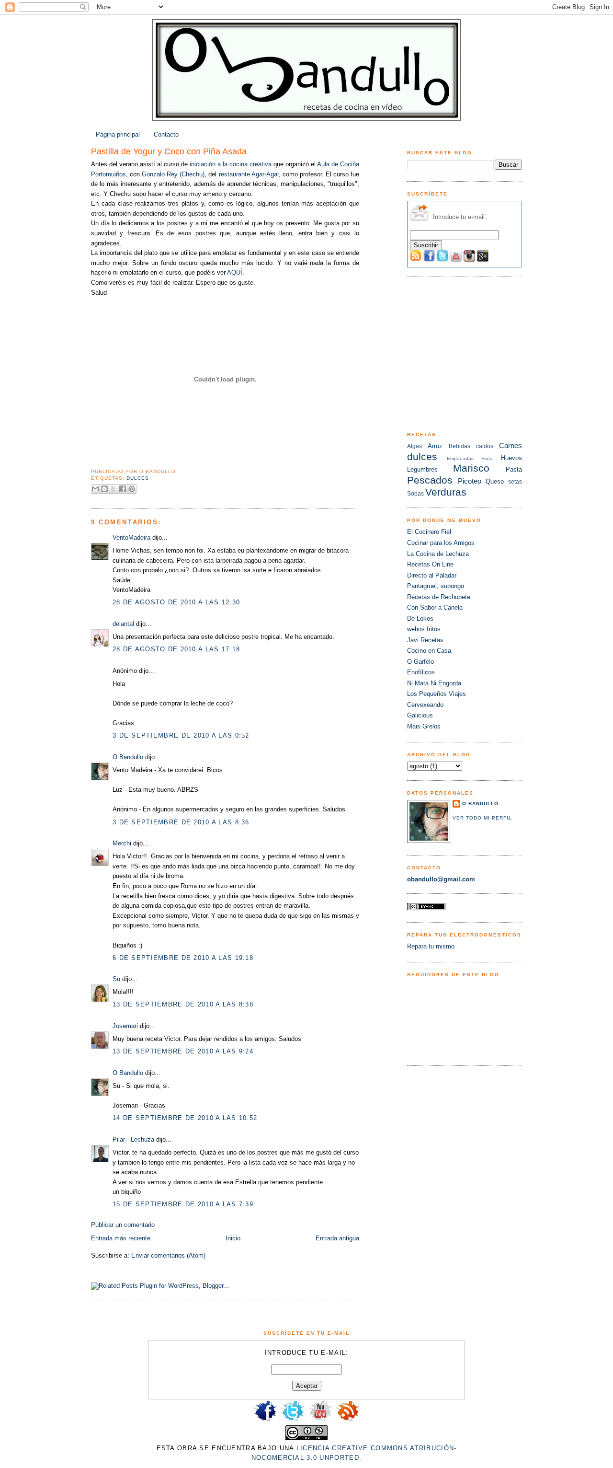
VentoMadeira (131, 537)
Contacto (166, 134)
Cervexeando (425, 704)
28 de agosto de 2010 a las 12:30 (176, 602)
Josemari (125, 1025)
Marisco (471, 468)
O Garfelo (420, 661)
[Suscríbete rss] (347, 1420)
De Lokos (420, 618)
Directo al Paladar (431, 575)
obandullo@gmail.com (441, 879)
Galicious (420, 715)
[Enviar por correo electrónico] (95, 489)
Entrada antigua (337, 1238)
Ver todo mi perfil (482, 818)
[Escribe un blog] (104, 489)
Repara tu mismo (430, 946)
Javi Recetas (425, 640)
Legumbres (422, 469)
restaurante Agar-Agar (249, 174)
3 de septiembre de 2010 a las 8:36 (181, 822)
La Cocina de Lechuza (438, 553)
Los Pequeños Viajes (436, 693)
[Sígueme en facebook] (265, 1420)
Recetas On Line (430, 564)
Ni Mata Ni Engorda (434, 683)
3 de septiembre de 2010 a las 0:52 (181, 735)
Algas (414, 446)
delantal (123, 623)
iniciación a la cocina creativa (231, 164)
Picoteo (469, 481)
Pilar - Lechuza (133, 1139)
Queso (495, 481)
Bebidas (459, 446)
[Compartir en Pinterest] (131, 489)
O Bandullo (128, 757)
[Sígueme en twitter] (292, 1420)
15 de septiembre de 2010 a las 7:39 (183, 1204)
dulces (137, 478)
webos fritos (424, 629)
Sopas (415, 494)
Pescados (430, 479)
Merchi (122, 843)
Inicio (233, 1238)
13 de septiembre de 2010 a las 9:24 (183, 1051)
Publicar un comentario (123, 1224)
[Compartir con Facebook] (122, 489)
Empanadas (460, 458)
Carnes (510, 445)
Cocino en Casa (429, 650)
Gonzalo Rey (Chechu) (173, 174)
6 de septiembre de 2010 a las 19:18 (183, 957)
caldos (484, 446)
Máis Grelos (424, 726)
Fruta (487, 458)
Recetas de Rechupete (438, 597)
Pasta (514, 469)
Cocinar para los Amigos (441, 542)
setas (515, 482)
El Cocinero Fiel (429, 531)
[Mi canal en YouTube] (320, 1420)
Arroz (435, 446)
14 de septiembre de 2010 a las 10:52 (185, 1117)
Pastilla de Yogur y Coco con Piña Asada (169, 151)
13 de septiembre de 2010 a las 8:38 (183, 1004)
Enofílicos (421, 672)
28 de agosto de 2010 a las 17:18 (176, 649)
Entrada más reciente (120, 1238)
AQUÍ (234, 272)
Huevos (511, 458)
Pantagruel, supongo (435, 586)
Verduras (445, 491)
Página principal (118, 134)
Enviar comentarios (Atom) (168, 1255)
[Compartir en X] (113, 489)
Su (116, 979)
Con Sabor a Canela (435, 607)
